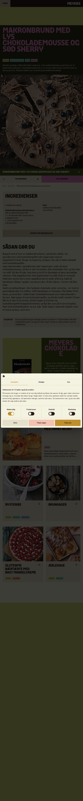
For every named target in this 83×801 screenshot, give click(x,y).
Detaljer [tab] (42, 382)
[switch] (31, 413)
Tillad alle (67, 423)
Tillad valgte (41, 423)
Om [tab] (68, 382)
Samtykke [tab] (14, 382)
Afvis (15, 423)
